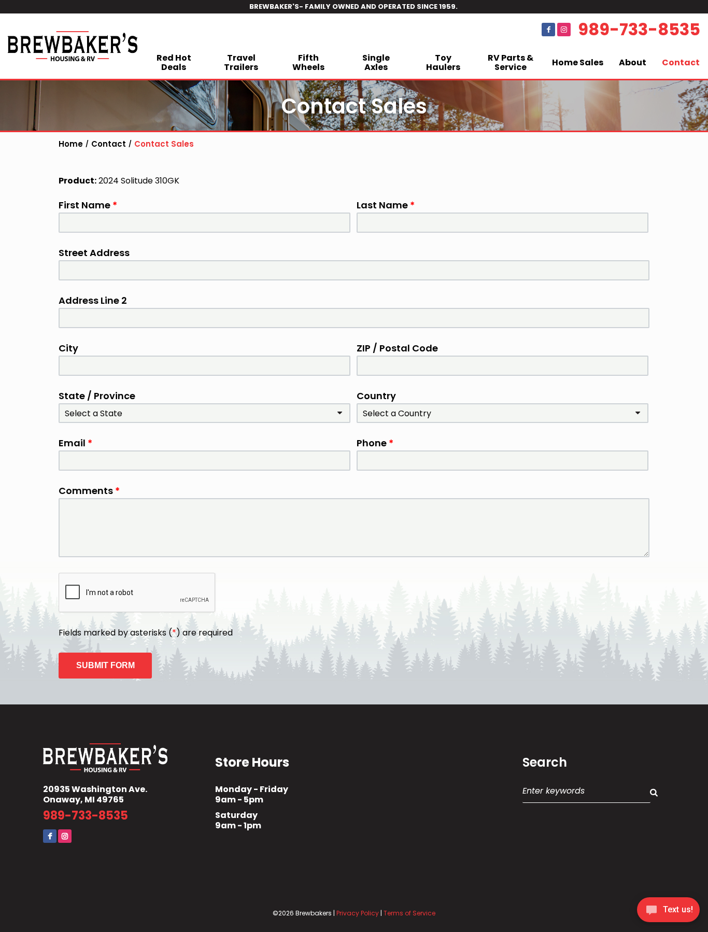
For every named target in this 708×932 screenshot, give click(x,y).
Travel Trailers (241, 62)
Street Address (94, 253)
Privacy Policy (357, 913)
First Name (88, 205)
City (68, 348)
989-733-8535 (639, 29)
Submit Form (105, 665)
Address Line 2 (93, 300)
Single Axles (376, 62)
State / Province (97, 396)
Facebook (548, 29)
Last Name (386, 205)
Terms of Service (409, 913)
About (632, 62)
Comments (89, 491)
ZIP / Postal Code (397, 348)
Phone (375, 443)
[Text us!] (668, 911)
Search (544, 762)
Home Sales (577, 62)
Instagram (564, 29)
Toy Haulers (443, 62)
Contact (681, 62)
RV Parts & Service (510, 62)
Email (75, 443)
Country (376, 396)
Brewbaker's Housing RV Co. (72, 46)
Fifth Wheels (308, 62)
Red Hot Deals (174, 62)
